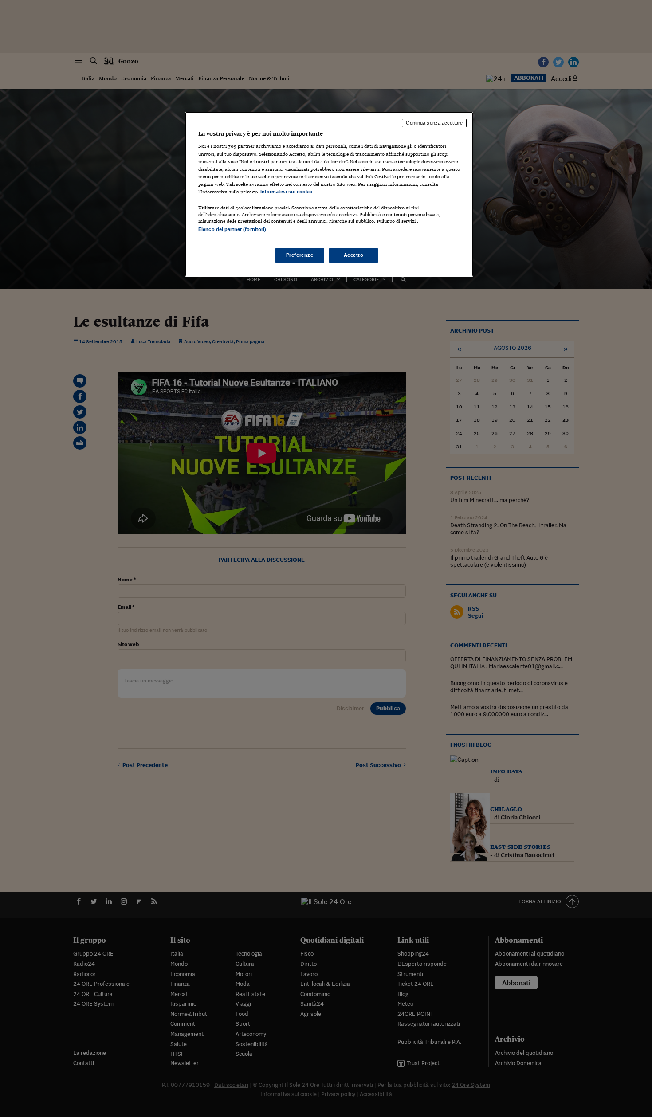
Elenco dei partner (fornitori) (232, 229)
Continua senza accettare (434, 122)
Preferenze (300, 255)
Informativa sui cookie (286, 191)
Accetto (354, 255)
